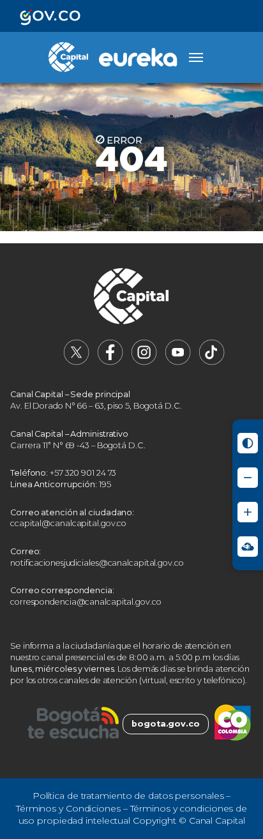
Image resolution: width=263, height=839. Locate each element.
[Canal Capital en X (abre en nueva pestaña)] (76, 362)
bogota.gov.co (166, 724)
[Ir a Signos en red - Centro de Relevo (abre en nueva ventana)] (247, 547)
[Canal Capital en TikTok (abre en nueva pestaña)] (212, 362)
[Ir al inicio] (131, 298)
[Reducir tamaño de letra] (247, 478)
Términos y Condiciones (68, 808)
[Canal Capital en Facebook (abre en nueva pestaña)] (110, 362)
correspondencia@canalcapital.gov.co (86, 602)
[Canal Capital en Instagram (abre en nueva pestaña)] (144, 362)
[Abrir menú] (196, 57)
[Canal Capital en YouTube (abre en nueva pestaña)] (178, 362)
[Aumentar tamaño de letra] (247, 512)
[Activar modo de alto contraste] (247, 443)
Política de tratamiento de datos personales (128, 795)
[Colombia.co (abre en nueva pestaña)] (233, 724)
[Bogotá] (73, 724)
